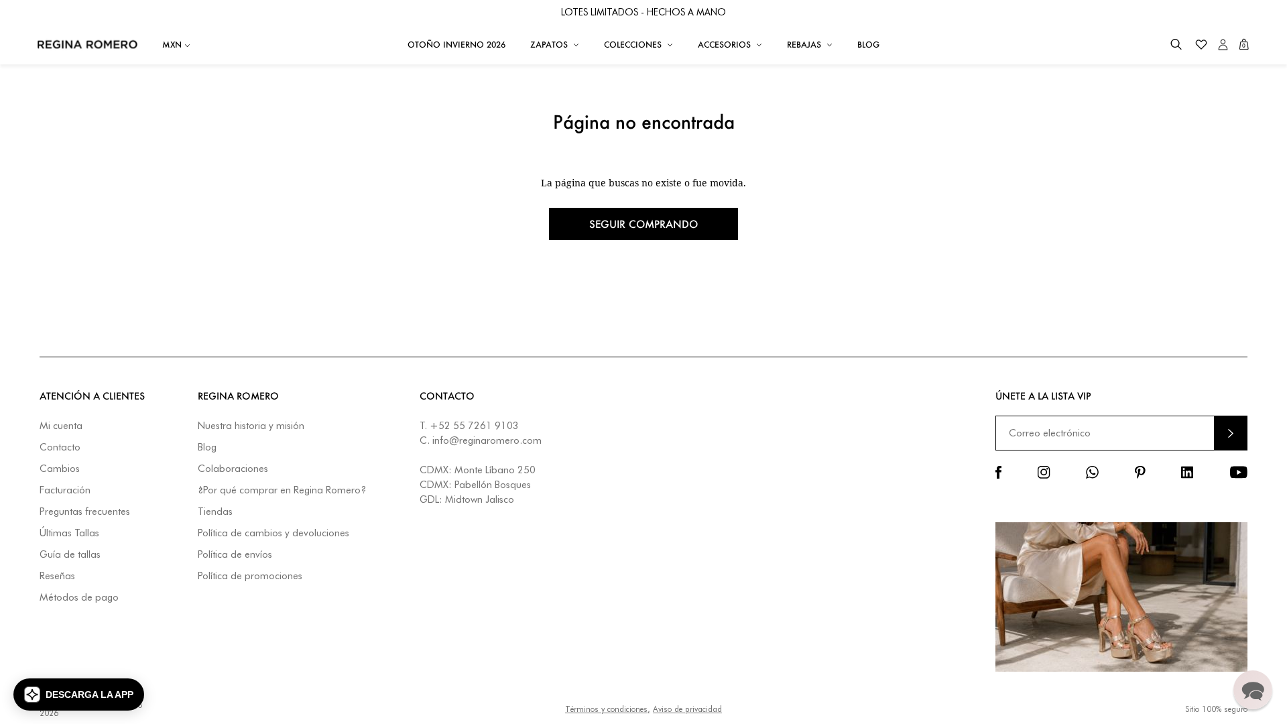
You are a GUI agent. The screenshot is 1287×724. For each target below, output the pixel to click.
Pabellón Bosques (492, 485)
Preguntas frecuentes (85, 512)
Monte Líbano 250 (495, 470)
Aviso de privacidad (687, 709)
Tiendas (215, 512)
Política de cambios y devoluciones (273, 533)
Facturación (65, 490)
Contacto (60, 447)
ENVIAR (1230, 433)
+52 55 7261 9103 (474, 426)
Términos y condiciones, (607, 709)
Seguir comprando (643, 224)
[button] (1176, 44)
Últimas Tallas (69, 533)
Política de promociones (250, 576)
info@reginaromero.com (487, 440)
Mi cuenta (61, 426)
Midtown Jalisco (479, 499)
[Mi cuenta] (1223, 44)
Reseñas (57, 576)
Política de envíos (235, 555)
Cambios (60, 469)
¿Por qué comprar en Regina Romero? (282, 490)
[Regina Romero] (87, 44)
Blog (207, 447)
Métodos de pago (79, 598)
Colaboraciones (233, 469)
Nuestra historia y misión (251, 426)
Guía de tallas (70, 555)
